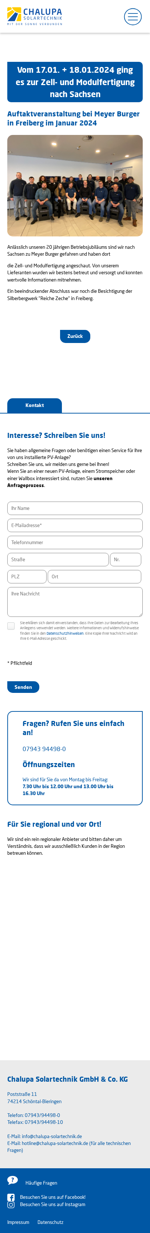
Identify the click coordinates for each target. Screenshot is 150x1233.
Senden (23, 687)
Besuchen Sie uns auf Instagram (52, 1204)
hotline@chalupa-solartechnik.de (55, 1143)
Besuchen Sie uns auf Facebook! (53, 1197)
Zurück (75, 336)
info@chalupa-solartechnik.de (52, 1136)
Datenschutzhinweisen (65, 633)
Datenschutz (50, 1222)
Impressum (18, 1222)
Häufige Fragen (41, 1183)
